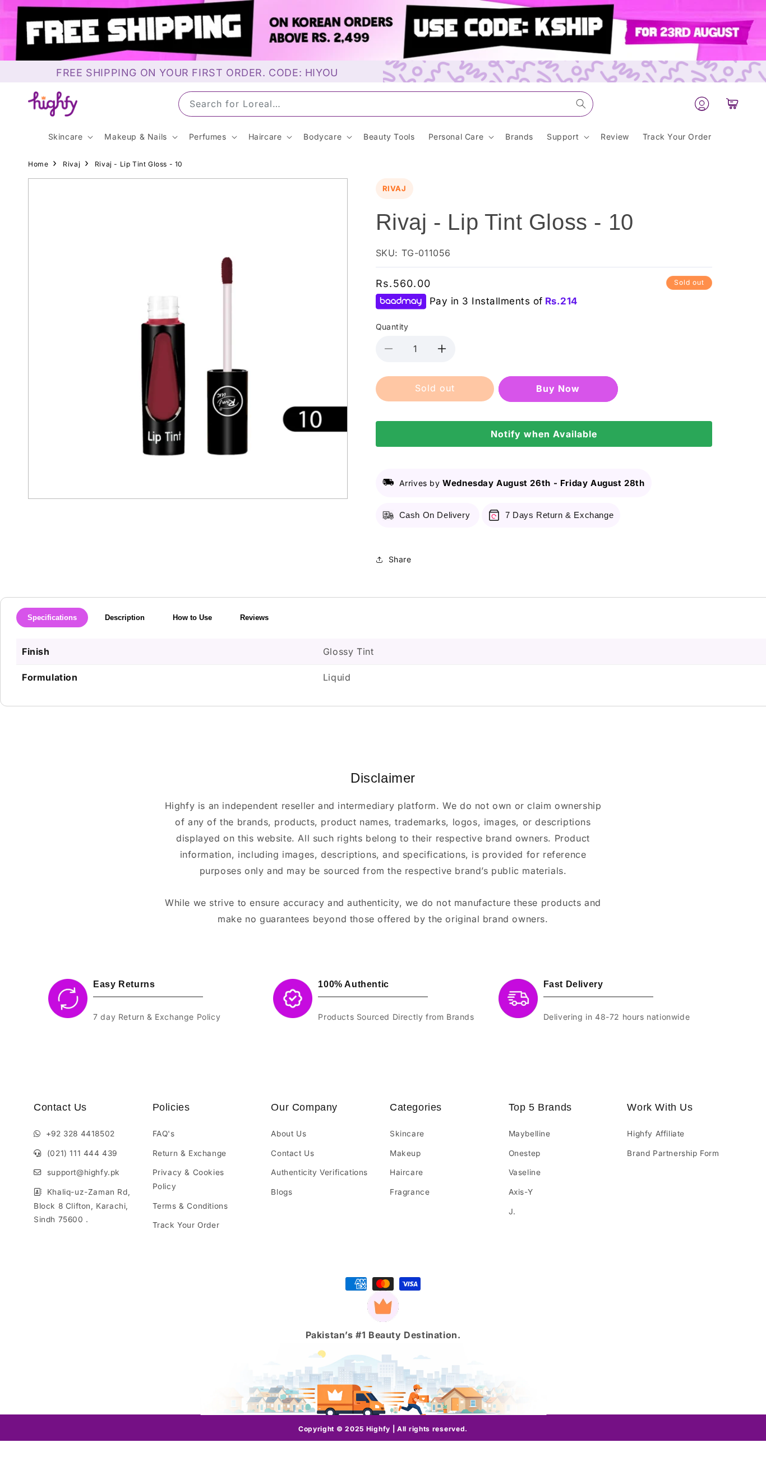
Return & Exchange (190, 1153)
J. (512, 1211)
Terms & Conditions (190, 1205)
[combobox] (385, 104)
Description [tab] (125, 617)
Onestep (525, 1153)
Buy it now (558, 388)
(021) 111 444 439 (79, 1153)
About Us (288, 1133)
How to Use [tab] (192, 617)
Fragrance (410, 1191)
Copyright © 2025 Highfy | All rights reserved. (383, 1429)
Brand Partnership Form (673, 1153)
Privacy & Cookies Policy (188, 1179)
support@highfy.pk (81, 1172)
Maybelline (530, 1133)
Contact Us (292, 1153)
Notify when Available (544, 434)
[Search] (581, 103)
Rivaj (71, 164)
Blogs (281, 1191)
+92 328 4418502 (78, 1133)
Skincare (407, 1133)
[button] (733, 103)
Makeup (405, 1153)
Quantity (392, 326)
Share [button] (400, 559)
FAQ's (164, 1133)
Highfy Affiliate (656, 1133)
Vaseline (525, 1172)
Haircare (406, 1172)
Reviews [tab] (254, 617)
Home (38, 164)
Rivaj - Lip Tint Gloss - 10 (139, 164)
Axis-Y (521, 1191)
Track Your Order (186, 1224)
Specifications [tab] (52, 617)
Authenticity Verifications (319, 1172)
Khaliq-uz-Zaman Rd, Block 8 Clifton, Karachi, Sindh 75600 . (82, 1205)
